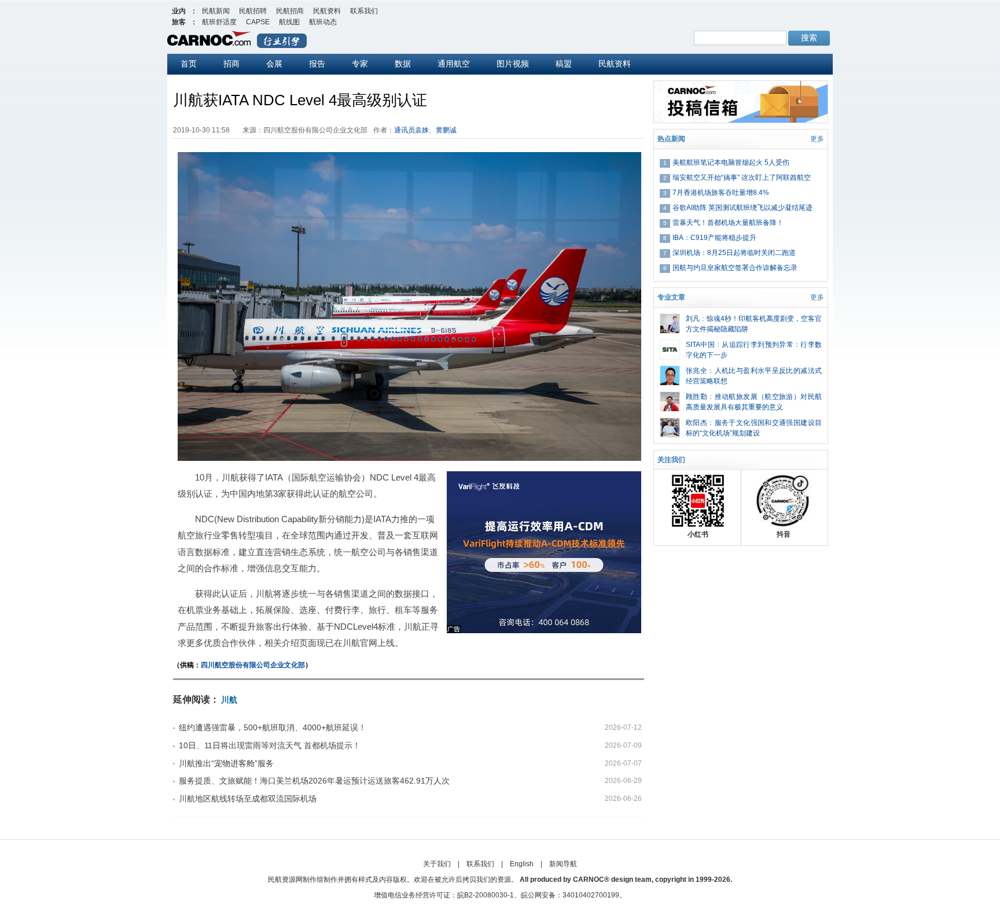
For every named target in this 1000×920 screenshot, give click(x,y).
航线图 (289, 22)
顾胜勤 (696, 397)
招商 (231, 63)
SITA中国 (700, 345)
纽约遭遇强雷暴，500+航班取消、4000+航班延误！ (272, 727)
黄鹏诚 (446, 130)
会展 (274, 63)
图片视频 (513, 63)
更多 (817, 139)
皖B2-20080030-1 (485, 895)
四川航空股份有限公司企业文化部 (253, 665)
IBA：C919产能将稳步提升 (714, 238)
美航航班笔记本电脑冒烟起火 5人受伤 (730, 162)
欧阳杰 (696, 423)
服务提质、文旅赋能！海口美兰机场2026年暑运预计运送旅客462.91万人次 (314, 780)
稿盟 (564, 63)
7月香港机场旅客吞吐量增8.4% (720, 193)
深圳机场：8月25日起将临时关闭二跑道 (734, 253)
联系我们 (364, 11)
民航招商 (290, 11)
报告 (317, 63)
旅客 (179, 22)
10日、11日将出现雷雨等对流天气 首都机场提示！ (270, 745)
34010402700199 (590, 895)
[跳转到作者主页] (669, 319)
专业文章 (671, 297)
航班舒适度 (219, 22)
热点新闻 (671, 139)
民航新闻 (216, 11)
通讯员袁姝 (411, 130)
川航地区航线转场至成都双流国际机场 (248, 798)
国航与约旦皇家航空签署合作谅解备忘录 (734, 268)
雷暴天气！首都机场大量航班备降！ (728, 223)
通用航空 (454, 63)
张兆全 (696, 371)
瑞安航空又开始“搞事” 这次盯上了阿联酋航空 (741, 177)
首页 (189, 63)
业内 (179, 11)
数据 (403, 63)
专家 (360, 63)
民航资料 (327, 11)
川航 (229, 699)
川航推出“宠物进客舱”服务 (226, 763)
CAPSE (258, 22)
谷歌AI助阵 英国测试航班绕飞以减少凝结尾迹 (742, 208)
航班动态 (323, 22)
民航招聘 (253, 11)
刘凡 (693, 319)
